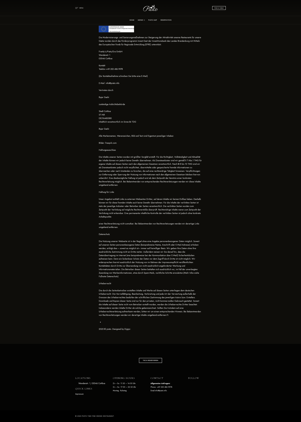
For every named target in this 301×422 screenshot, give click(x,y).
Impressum (79, 394)
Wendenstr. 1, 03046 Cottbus (91, 383)
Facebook (189, 384)
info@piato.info (161, 390)
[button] (219, 8)
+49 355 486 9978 (164, 387)
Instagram (195, 384)
